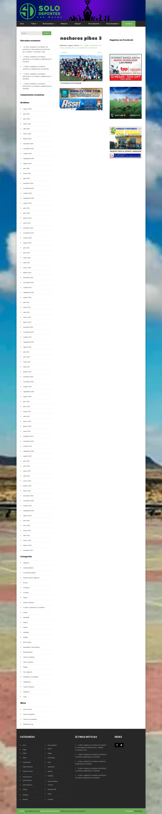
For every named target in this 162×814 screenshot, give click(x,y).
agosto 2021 (27, 347)
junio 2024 (26, 213)
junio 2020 (26, 406)
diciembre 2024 (28, 183)
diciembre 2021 (28, 327)
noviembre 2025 (28, 148)
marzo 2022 (27, 317)
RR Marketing (138, 811)
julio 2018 (26, 520)
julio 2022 (26, 302)
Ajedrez (50, 771)
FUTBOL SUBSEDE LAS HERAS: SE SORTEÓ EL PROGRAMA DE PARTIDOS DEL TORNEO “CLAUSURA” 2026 (36, 49)
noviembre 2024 (28, 188)
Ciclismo (50, 785)
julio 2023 (26, 248)
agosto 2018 (27, 515)
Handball (26, 617)
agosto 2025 (27, 163)
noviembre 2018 (28, 501)
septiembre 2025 (28, 158)
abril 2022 (26, 312)
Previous (63, 52)
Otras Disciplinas (112, 24)
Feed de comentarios (30, 719)
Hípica (25, 622)
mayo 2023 (27, 258)
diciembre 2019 (28, 436)
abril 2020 (26, 416)
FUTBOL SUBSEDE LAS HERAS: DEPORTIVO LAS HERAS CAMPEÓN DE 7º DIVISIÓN (37, 76)
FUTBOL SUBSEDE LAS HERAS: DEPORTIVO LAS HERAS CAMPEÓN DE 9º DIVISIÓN (37, 59)
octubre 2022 (27, 287)
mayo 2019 (27, 471)
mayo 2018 (27, 530)
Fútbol (33, 24)
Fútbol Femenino (28, 771)
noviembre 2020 (28, 382)
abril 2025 (26, 178)
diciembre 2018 (28, 496)
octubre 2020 (27, 386)
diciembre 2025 (28, 143)
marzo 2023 (27, 267)
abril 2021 (26, 367)
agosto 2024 (27, 203)
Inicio (22, 24)
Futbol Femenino (28, 602)
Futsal (25, 612)
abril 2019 (26, 476)
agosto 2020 (27, 396)
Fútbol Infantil (27, 762)
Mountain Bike (28, 652)
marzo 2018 (27, 540)
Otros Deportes (93, 24)
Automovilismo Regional (31, 578)
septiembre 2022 (28, 292)
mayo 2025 (27, 173)
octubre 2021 (27, 337)
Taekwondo (27, 682)
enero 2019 (26, 491)
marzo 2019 (27, 481)
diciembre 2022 (28, 277)
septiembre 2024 (28, 198)
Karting (25, 637)
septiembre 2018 (28, 510)
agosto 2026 (27, 109)
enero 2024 (26, 223)
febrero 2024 (27, 218)
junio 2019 (26, 466)
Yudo (25, 697)
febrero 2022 (27, 322)
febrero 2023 (27, 272)
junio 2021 (26, 357)
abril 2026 (26, 129)
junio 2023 (26, 253)
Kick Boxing (27, 642)
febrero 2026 (27, 139)
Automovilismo (48, 24)
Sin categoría (27, 672)
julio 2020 (26, 401)
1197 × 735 (82, 45)
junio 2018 (26, 525)
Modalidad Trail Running (31, 647)
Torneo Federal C (29, 687)
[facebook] (117, 745)
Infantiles (26, 632)
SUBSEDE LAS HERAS (31, 677)
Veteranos (26, 692)
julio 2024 (26, 208)
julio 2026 (26, 114)
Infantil (25, 627)
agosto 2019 (27, 456)
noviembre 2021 (28, 332)
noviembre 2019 (28, 441)
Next (100, 52)
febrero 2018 (27, 545)
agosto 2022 (27, 297)
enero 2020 (26, 431)
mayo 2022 (27, 307)
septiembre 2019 (28, 451)
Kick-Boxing (51, 758)
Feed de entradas (29, 714)
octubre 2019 (27, 446)
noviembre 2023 (28, 233)
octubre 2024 (27, 193)
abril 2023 (26, 263)
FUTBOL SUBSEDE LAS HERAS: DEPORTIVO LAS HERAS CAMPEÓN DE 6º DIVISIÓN (37, 86)
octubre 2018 (27, 506)
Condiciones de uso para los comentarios (72, 811)
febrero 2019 (27, 486)
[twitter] (121, 745)
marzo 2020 (27, 421)
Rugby (25, 667)
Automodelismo (28, 568)
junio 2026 (26, 119)
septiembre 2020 (28, 391)
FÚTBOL (26, 592)
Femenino (26, 588)
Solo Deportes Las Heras (32, 811)
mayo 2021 (27, 362)
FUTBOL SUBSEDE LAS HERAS (34, 607)
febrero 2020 (27, 426)
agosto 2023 (27, 243)
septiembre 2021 (28, 342)
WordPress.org (28, 724)
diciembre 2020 (28, 377)
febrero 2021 (27, 372)
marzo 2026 (27, 134)
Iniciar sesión (27, 709)
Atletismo (64, 24)
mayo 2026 (27, 124)
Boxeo (25, 583)
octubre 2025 (27, 153)
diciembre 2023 (28, 228)
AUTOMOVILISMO (29, 573)
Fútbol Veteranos (28, 767)
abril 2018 (26, 535)
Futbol (25, 597)
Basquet (78, 24)
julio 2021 (26, 352)
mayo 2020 (27, 411)
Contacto (128, 24)
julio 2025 (26, 168)
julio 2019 (26, 461)
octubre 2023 (27, 238)
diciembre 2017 (28, 550)
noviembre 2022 (28, 282)
